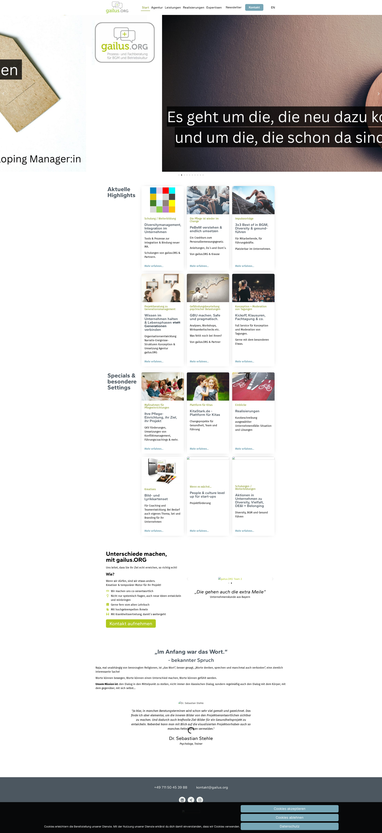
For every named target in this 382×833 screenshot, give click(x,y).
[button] (3, 94)
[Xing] (191, 800)
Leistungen (173, 7)
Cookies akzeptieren (289, 809)
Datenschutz (289, 826)
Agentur (157, 7)
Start (145, 7)
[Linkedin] (182, 800)
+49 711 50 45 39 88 (170, 787)
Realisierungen (193, 7)
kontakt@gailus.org (212, 787)
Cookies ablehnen (290, 817)
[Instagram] (200, 800)
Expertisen (214, 7)
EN (273, 7)
